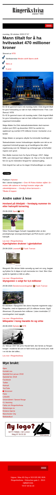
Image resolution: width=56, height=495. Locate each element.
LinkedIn (6, 397)
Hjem (5, 368)
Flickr (5, 394)
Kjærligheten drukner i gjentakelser (22, 243)
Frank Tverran (29, 249)
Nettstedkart (8, 417)
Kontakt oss (7, 371)
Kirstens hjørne (9, 411)
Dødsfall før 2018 (10, 377)
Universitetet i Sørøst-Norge (14, 400)
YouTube (6, 388)
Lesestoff (16, 249)
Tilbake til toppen (10, 191)
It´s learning (7, 402)
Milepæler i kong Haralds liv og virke (23, 321)
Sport (15, 211)
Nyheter (14, 180)
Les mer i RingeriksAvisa (13, 241)
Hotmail (6, 385)
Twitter (5, 383)
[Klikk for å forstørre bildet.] (28, 88)
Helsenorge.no (9, 408)
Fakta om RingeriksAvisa (13, 405)
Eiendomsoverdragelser (22, 286)
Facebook (7, 380)
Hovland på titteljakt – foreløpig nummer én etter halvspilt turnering (27, 205)
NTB (13, 53)
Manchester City (9, 414)
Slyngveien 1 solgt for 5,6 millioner (22, 281)
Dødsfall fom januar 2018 (13, 374)
